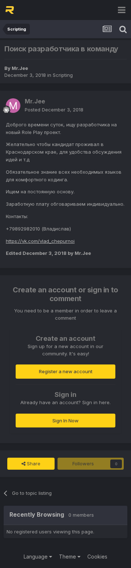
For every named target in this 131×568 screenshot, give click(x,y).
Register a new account (65, 371)
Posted (54, 110)
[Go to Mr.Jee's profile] (13, 105)
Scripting (63, 75)
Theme (68, 556)
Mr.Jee (20, 68)
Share (32, 463)
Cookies (97, 556)
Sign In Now (65, 420)
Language (36, 556)
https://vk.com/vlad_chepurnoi (40, 241)
